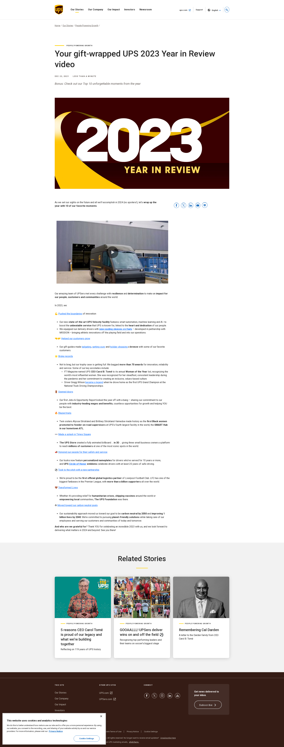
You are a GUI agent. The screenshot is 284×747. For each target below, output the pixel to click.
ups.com (186, 10)
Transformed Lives (68, 487)
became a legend (94, 382)
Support (200, 10)
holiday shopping (119, 346)
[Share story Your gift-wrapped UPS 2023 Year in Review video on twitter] (184, 205)
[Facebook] (147, 697)
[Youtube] (177, 697)
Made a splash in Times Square (74, 434)
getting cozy (98, 346)
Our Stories (77, 9)
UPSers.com (107, 699)
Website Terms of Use (112, 731)
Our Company (95, 9)
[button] (227, 9)
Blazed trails (64, 413)
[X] (154, 697)
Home (57, 25)
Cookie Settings (151, 731)
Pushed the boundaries (70, 313)
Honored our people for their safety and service (82, 452)
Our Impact (114, 9)
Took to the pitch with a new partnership (78, 469)
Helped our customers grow (75, 338)
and (115, 329)
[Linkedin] (170, 697)
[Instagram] (162, 697)
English (214, 10)
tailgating (86, 346)
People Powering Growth (86, 25)
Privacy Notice (133, 731)
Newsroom (145, 9)
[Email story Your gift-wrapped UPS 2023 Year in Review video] (198, 205)
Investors (129, 9)
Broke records (65, 356)
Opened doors (65, 391)
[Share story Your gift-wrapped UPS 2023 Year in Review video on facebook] (176, 205)
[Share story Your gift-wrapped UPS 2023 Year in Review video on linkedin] (191, 205)
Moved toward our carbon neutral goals (77, 505)
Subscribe (206, 705)
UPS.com (105, 693)
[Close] (101, 716)
